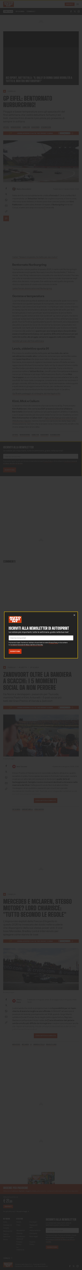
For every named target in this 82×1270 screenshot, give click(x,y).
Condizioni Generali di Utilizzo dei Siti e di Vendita (26, 645)
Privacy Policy (53, 642)
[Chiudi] (74, 615)
